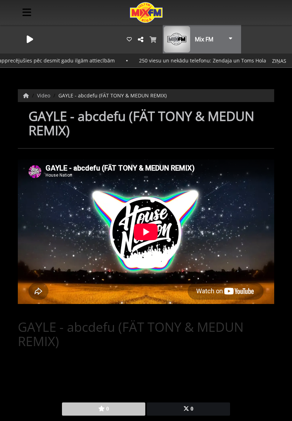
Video (44, 95)
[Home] (26, 95)
